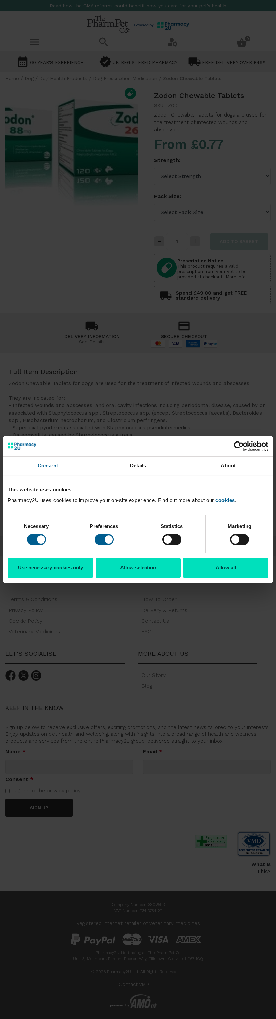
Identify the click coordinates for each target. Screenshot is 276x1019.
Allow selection (138, 567)
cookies (225, 500)
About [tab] (228, 465)
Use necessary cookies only (50, 567)
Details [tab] (138, 465)
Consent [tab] (48, 465)
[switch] (104, 539)
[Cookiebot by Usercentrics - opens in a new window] (238, 446)
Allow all (226, 567)
